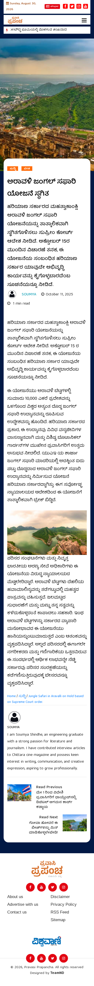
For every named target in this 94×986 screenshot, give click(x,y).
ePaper (54, 6)
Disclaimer (60, 896)
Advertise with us (22, 904)
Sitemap (58, 920)
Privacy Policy (64, 904)
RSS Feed (60, 912)
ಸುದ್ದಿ (13, 169)
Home (11, 696)
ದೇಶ (27, 169)
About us (15, 896)
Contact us (17, 912)
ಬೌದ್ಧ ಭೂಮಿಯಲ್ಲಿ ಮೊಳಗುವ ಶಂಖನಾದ (40, 30)
